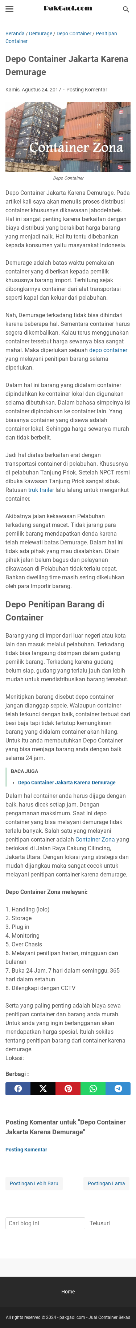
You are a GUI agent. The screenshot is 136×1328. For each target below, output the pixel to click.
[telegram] (118, 1088)
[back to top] (121, 1311)
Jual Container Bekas (109, 1317)
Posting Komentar (86, 89)
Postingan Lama (106, 1183)
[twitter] (42, 1088)
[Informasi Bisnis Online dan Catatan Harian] (68, 9)
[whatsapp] (93, 1088)
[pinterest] (68, 1088)
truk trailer (41, 489)
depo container (108, 350)
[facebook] (17, 1088)
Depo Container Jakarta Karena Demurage (67, 782)
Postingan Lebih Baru (34, 1183)
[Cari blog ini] (126, 9)
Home (68, 1291)
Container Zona (95, 839)
